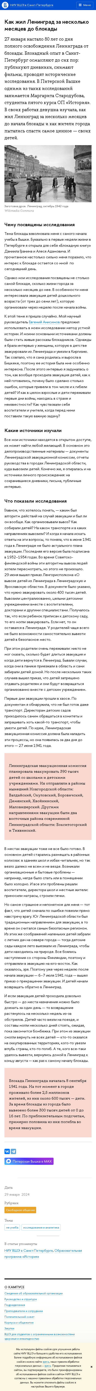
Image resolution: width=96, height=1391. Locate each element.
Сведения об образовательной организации (33, 1293)
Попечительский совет (19, 1317)
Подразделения (14, 1305)
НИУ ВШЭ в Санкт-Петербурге (31, 5)
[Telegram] (13, 1151)
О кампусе (14, 1287)
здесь (46, 1362)
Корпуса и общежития (18, 1322)
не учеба (12, 1227)
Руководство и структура (20, 1299)
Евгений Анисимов (44, 321)
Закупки (9, 1328)
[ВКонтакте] (7, 1151)
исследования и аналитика (41, 1227)
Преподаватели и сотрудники (23, 1311)
